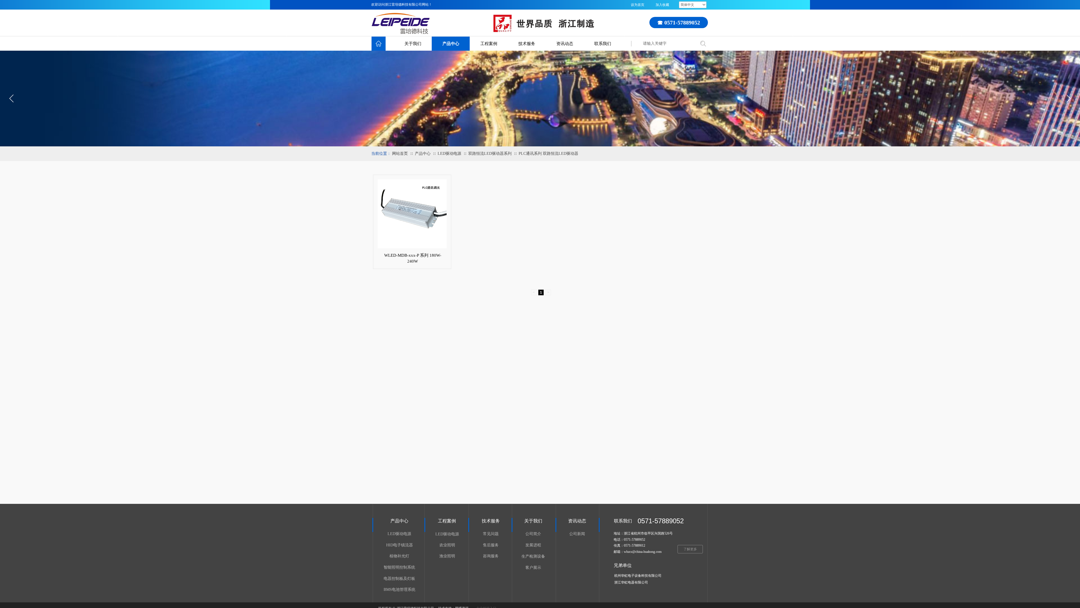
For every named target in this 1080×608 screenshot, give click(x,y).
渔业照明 (447, 556)
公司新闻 (577, 534)
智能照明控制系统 (399, 567)
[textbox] (667, 43)
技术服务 (526, 43)
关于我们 (412, 43)
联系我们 (602, 43)
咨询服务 (491, 556)
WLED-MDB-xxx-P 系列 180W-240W (412, 258)
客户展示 (533, 567)
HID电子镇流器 (399, 545)
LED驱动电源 (449, 153)
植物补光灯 (399, 556)
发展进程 (533, 545)
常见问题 (491, 534)
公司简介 (533, 534)
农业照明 (447, 545)
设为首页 (637, 5)
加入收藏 (662, 5)
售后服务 (491, 545)
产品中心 (450, 43)
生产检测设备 (533, 556)
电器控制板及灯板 (399, 578)
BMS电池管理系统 (399, 589)
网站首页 (400, 153)
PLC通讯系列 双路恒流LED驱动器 (548, 153)
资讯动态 (564, 43)
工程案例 (488, 43)
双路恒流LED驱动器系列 (490, 153)
